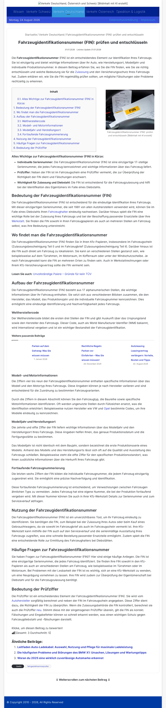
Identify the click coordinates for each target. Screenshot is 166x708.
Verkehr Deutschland (68, 12)
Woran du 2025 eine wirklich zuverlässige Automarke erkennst (60, 658)
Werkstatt (18, 221)
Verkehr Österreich (100, 12)
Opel (107, 408)
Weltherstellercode (31, 121)
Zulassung (82, 72)
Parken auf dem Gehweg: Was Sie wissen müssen (41, 351)
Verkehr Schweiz (38, 12)
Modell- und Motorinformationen (40, 125)
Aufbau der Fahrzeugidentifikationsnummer (41, 116)
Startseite (30, 34)
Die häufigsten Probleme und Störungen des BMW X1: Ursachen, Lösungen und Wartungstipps (82, 652)
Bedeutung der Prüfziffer (30, 147)
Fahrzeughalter (58, 211)
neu (38, 610)
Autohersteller (21, 600)
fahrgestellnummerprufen (38, 666)
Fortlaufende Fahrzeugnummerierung (42, 134)
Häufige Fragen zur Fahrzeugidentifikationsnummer (46, 143)
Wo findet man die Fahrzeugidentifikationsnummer (45, 112)
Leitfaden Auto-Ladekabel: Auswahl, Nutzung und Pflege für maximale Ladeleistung (75, 647)
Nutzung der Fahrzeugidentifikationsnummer (42, 138)
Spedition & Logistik (130, 12)
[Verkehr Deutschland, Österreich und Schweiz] (83, 3)
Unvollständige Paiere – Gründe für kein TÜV (62, 274)
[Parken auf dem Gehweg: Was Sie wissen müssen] (21, 349)
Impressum (148, 19)
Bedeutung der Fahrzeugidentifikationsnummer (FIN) (47, 107)
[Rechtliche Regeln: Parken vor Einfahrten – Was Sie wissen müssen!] (70, 349)
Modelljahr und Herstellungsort (39, 130)
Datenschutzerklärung (123, 19)
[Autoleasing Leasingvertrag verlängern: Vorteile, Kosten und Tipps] (120, 349)
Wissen (18, 12)
